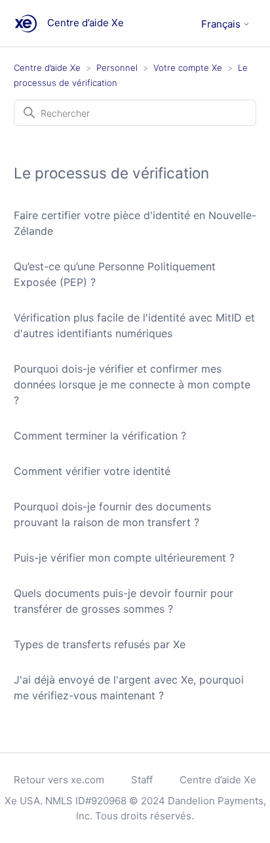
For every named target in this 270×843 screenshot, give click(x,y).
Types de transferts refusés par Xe (99, 644)
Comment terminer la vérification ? (100, 435)
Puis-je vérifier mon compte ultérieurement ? (124, 557)
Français (222, 24)
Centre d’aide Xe (47, 67)
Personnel (117, 67)
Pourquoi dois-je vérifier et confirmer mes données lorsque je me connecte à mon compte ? (132, 384)
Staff (142, 779)
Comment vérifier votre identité (92, 471)
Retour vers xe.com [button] (59, 779)
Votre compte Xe (187, 67)
